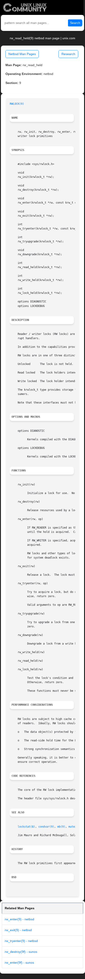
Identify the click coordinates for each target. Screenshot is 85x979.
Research (68, 54)
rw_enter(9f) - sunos (19, 962)
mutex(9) (74, 826)
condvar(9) (46, 826)
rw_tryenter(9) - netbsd (21, 941)
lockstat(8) (26, 826)
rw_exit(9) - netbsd (18, 930)
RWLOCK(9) (17, 103)
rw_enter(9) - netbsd (19, 919)
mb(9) (61, 826)
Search (75, 23)
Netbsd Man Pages (22, 54)
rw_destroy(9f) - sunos (21, 951)
